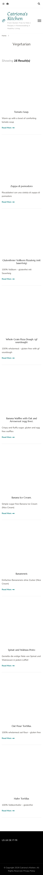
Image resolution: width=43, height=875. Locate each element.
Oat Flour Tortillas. (21, 726)
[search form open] (39, 4)
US (3, 840)
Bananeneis (21, 573)
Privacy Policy (29, 871)
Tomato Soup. (21, 112)
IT (13, 840)
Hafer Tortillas (21, 798)
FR (16, 840)
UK (6, 840)
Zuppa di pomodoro (22, 186)
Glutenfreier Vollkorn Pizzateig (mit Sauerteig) (22, 262)
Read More (6, 127)
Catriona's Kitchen (17, 16)
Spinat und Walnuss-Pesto (21, 650)
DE (10, 840)
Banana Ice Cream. (21, 497)
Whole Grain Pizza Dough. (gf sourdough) (21, 341)
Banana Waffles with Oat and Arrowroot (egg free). (21, 420)
